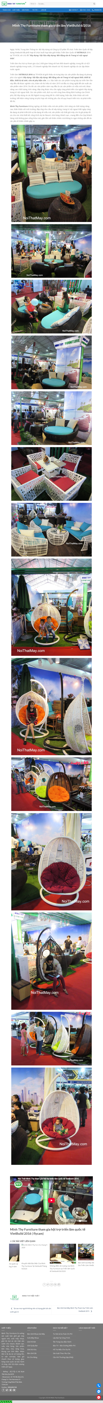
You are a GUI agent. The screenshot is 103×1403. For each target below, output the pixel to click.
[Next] (90, 1261)
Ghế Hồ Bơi (31, 1342)
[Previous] (13, 1261)
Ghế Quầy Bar (32, 1346)
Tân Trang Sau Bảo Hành (62, 1342)
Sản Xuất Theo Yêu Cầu (61, 1353)
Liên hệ (43, 10)
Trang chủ (6, 10)
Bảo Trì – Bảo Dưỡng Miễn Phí (64, 1346)
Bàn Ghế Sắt (32, 1353)
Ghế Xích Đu (32, 1349)
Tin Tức (35, 10)
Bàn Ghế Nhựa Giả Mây (36, 1334)
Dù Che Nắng (32, 1357)
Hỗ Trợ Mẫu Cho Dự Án (61, 1349)
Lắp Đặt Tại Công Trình (61, 1338)
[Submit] (94, 4)
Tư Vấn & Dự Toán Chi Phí (62, 1334)
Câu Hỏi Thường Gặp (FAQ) (63, 1357)
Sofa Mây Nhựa (33, 1338)
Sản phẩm (25, 10)
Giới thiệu (16, 10)
